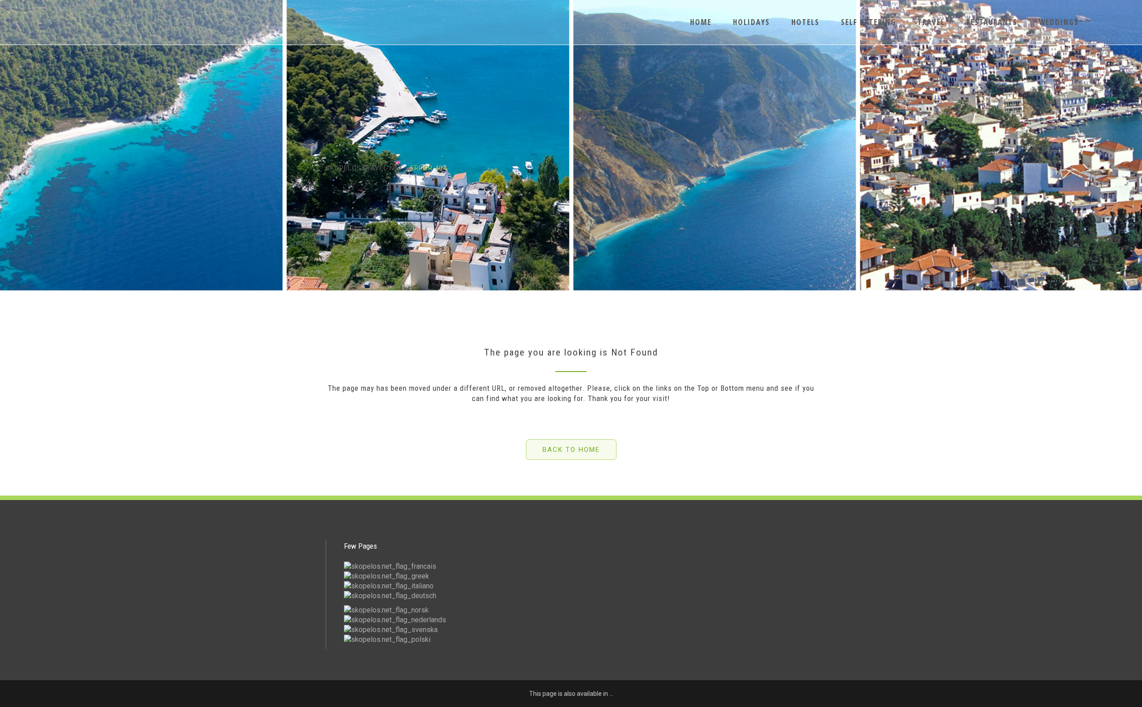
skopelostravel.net (364, 168)
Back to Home (571, 450)
